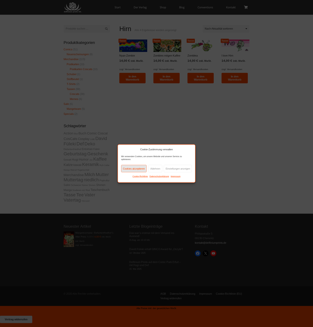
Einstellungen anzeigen (178, 168)
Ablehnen (155, 168)
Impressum (175, 176)
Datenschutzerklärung (159, 176)
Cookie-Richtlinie (140, 176)
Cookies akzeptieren (134, 168)
